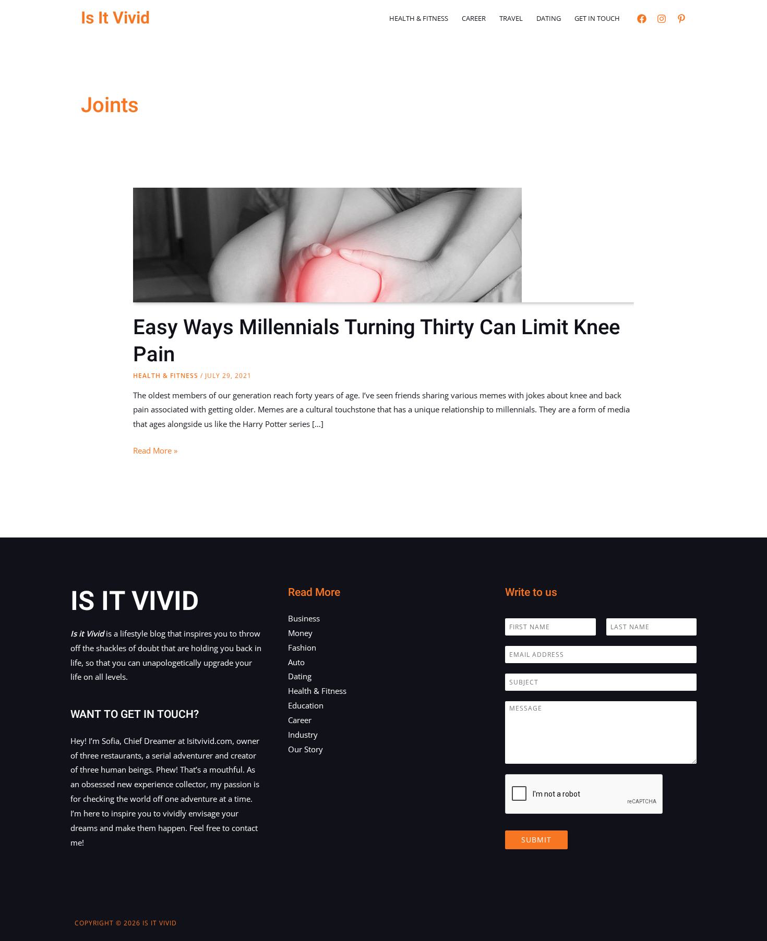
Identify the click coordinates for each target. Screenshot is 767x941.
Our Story (305, 749)
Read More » (155, 451)
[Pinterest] (681, 18)
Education (305, 705)
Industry (303, 734)
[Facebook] (641, 18)
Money (300, 633)
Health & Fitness (418, 18)
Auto (296, 662)
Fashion (302, 647)
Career (474, 18)
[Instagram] (661, 18)
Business (304, 618)
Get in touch (597, 18)
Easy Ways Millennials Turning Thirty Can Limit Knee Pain (376, 341)
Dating (548, 18)
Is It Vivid (115, 18)
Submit (536, 840)
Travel (511, 18)
